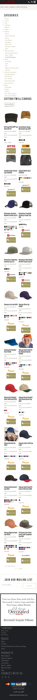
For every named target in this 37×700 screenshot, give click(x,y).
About (3, 649)
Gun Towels (4, 663)
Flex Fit (7, 34)
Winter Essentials (9, 51)
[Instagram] (8, 677)
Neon (6, 66)
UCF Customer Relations (11, 96)
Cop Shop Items (8, 76)
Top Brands (7, 25)
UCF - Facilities (8, 79)
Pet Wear (7, 89)
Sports (6, 59)
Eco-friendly (8, 61)
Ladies (6, 49)
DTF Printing (7, 135)
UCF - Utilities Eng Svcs (10, 94)
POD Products (8, 87)
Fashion (7, 38)
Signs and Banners (9, 83)
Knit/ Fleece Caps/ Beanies (11, 53)
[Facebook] (2, 677)
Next (21, 569)
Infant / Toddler (9, 55)
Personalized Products (10, 74)
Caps (2, 670)
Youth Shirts (5, 661)
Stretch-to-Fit (8, 44)
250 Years (7, 91)
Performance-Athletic (10, 46)
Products (4, 644)
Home (2, 7)
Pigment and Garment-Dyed (12, 68)
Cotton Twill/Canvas (10, 36)
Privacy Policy (4, 635)
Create (6, 7)
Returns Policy (4, 631)
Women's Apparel (6, 658)
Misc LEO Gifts (6, 668)
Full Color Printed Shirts (11, 72)
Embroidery (7, 131)
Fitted (6, 64)
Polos (6, 23)
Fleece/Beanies (8, 40)
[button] (32, 2)
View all (6, 19)
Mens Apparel (5, 656)
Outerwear (7, 70)
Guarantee (3, 633)
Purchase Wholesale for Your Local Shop (13, 646)
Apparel (6, 29)
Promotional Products (10, 81)
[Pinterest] (5, 677)
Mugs (6, 85)
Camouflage (8, 42)
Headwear (12, 7)
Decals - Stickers (6, 665)
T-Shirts (7, 21)
